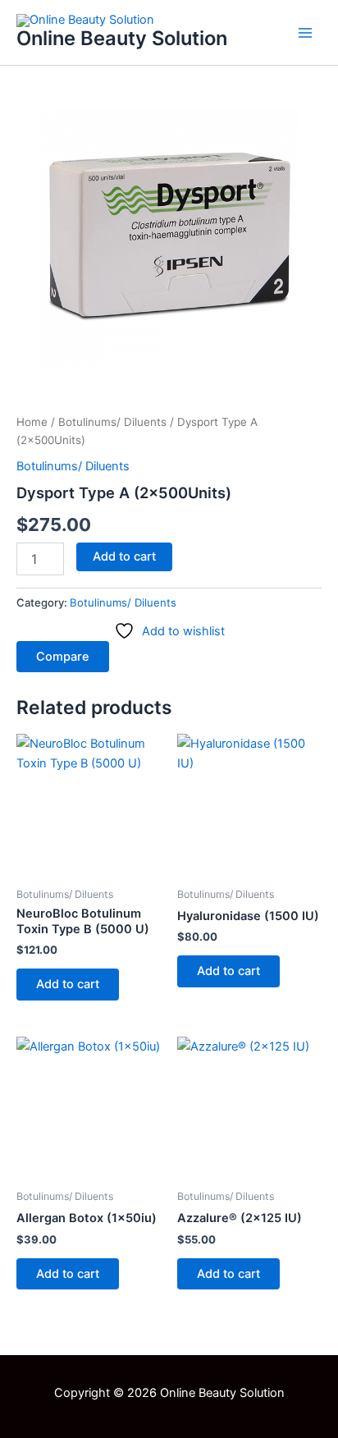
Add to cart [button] (67, 984)
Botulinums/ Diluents (112, 421)
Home (32, 421)
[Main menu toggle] (305, 32)
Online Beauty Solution (121, 38)
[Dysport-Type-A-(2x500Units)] (169, 236)
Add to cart (124, 556)
